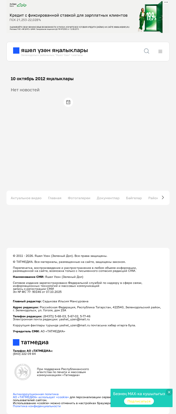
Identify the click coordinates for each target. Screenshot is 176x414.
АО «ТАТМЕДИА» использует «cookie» (41, 397)
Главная (54, 198)
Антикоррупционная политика (36, 394)
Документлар (108, 198)
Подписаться (139, 401)
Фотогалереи (79, 198)
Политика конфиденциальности (37, 406)
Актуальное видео (26, 198)
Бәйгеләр (134, 198)
